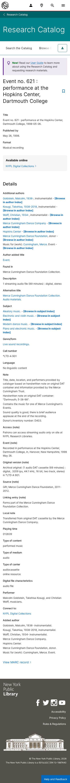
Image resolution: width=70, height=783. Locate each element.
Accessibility (58, 711)
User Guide (37, 62)
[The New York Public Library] (5, 5)
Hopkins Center (12, 231)
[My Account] (30, 5)
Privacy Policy (57, 717)
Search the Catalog (19, 48)
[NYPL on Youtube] (62, 703)
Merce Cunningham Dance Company (24, 223)
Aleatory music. (12, 311)
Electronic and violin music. (18, 315)
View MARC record (16, 662)
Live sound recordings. (16, 344)
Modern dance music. (15, 324)
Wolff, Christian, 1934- (16, 214)
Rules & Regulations (54, 723)
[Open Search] (52, 5)
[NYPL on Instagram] (54, 703)
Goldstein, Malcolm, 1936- (18, 198)
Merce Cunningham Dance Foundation (25, 235)
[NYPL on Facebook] (38, 703)
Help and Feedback (55, 779)
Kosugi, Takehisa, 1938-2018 (20, 206)
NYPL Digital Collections (17, 613)
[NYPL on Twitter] (46, 703)
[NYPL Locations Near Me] (41, 5)
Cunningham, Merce (35, 244)
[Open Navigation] (63, 5)
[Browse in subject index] (39, 311)
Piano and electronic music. (19, 328)
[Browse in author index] (18, 210)
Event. (6, 259)
